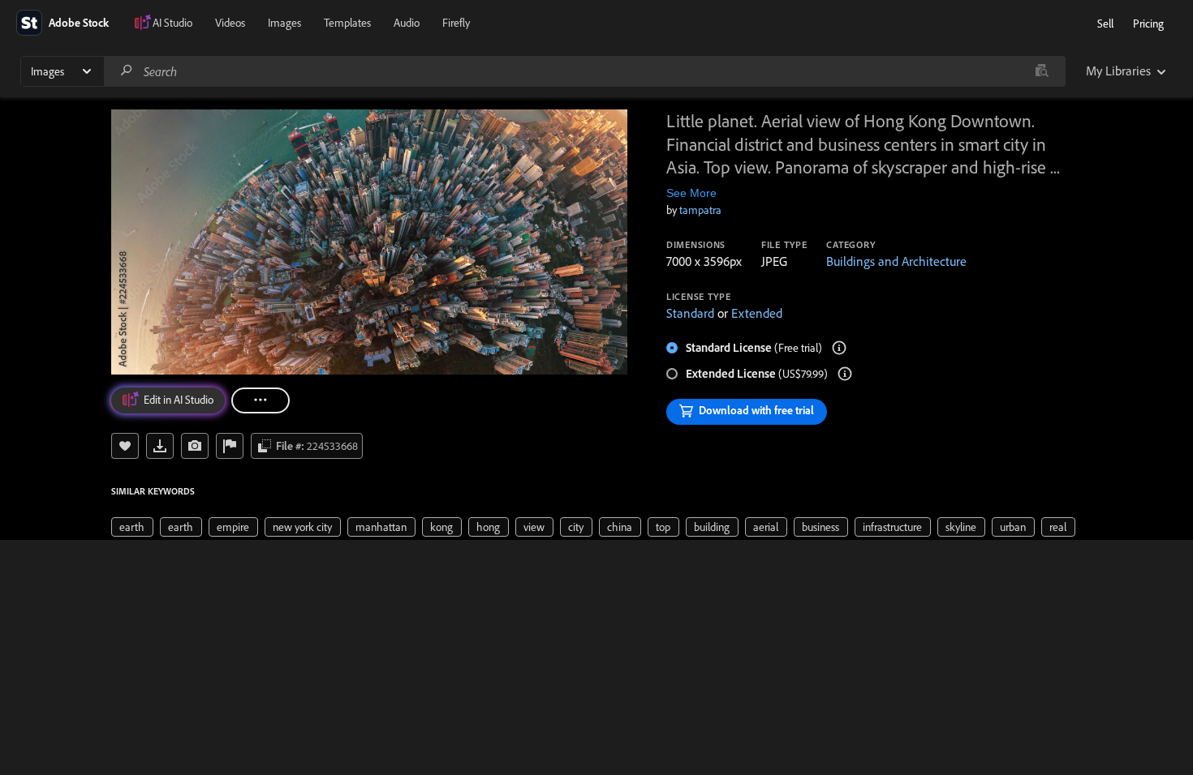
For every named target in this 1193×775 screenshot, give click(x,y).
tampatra (700, 210)
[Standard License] (839, 348)
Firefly (456, 22)
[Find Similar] (195, 446)
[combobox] (584, 71)
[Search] (127, 71)
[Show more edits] (260, 400)
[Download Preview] (160, 446)
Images (284, 22)
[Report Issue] (229, 446)
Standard (690, 313)
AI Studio (172, 22)
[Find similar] (1041, 71)
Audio (407, 22)
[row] (132, 527)
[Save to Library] (125, 446)
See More (691, 192)
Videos (230, 22)
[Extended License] (845, 374)
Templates (347, 22)
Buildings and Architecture (896, 261)
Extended (756, 313)
